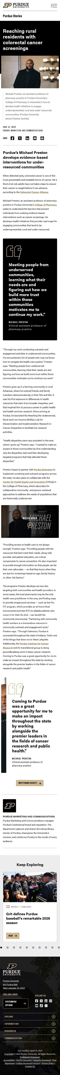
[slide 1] (1, 947)
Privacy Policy (48, 1063)
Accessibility (9, 1060)
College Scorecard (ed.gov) (28, 1063)
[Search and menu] (53, 5)
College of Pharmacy (46, 204)
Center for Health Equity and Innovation (24, 482)
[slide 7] (39, 947)
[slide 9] (52, 947)
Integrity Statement (42, 1060)
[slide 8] (46, 947)
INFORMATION (12, 1023)
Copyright (9, 1054)
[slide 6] (33, 947)
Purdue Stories (12, 15)
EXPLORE (9, 1016)
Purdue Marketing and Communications (23, 130)
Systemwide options (10, 1003)
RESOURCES (10, 1031)
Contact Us (30, 1066)
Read (11, 935)
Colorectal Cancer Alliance (34, 192)
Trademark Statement (30, 1057)
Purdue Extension (43, 469)
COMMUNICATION (13, 1038)
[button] (42, 138)
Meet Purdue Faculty (27, 783)
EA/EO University (24, 1060)
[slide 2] (7, 947)
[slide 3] (14, 947)
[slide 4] (20, 947)
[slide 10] (59, 947)
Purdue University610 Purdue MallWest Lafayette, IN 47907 (14, 984)
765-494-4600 (10, 994)
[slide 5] (27, 947)
